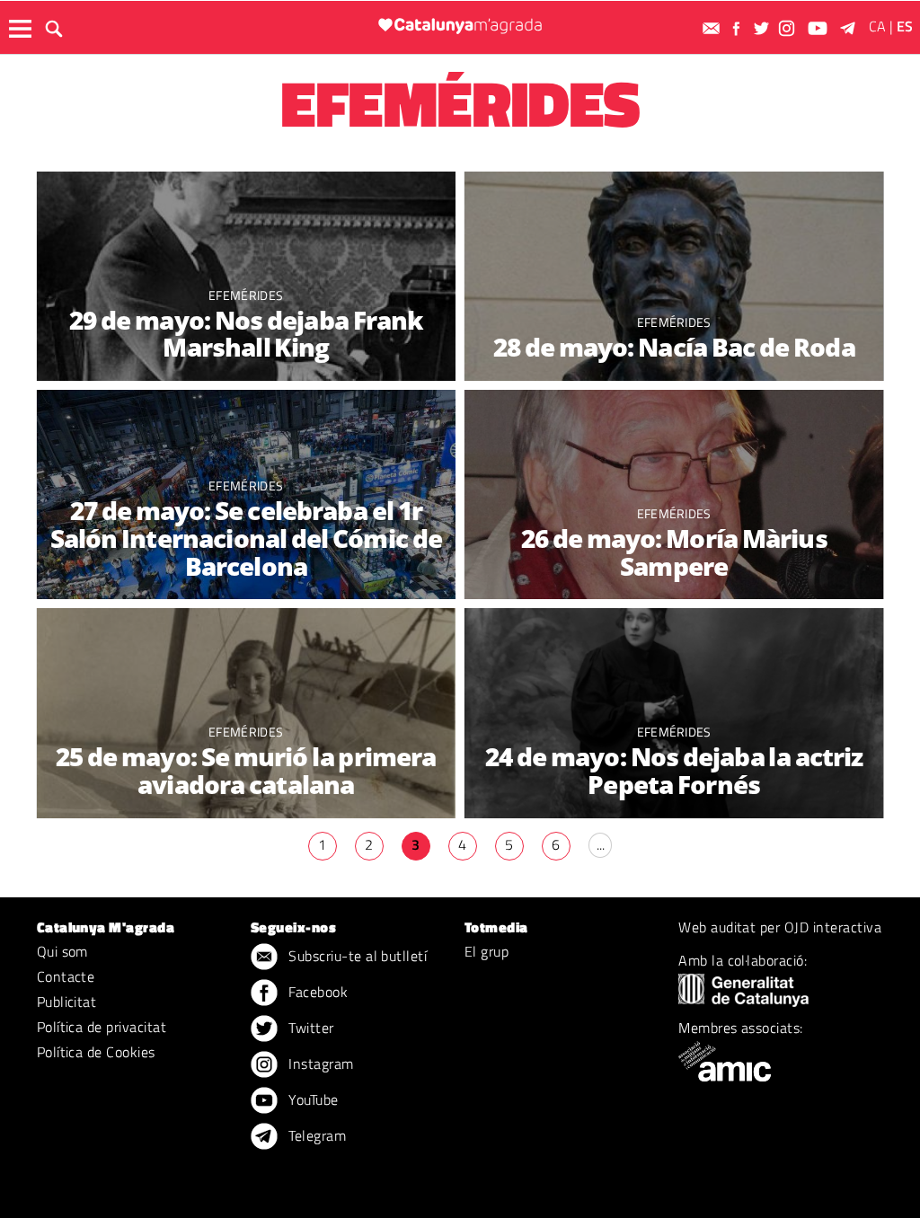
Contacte (66, 976)
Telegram (315, 1135)
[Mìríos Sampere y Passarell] (673, 494)
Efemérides (245, 295)
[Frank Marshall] (246, 276)
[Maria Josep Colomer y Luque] (246, 712)
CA (877, 26)
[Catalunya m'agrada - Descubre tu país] (460, 25)
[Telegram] (851, 28)
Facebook (316, 991)
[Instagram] (789, 28)
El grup (486, 951)
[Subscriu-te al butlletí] (713, 28)
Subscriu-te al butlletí (356, 956)
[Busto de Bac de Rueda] (673, 276)
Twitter (309, 1027)
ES (905, 26)
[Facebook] (738, 28)
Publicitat (67, 1001)
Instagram (319, 1063)
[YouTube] (819, 28)
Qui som (62, 951)
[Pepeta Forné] (673, 712)
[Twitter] (763, 28)
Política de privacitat (102, 1026)
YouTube (312, 1099)
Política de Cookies (96, 1052)
